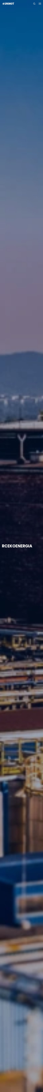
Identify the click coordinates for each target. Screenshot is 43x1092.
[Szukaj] (34, 3)
